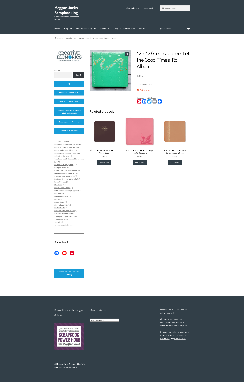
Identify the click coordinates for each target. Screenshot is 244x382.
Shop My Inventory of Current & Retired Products (69, 111)
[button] (127, 54)
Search (57, 70)
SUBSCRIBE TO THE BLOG (69, 92)
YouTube (143, 28)
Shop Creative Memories (124, 28)
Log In (69, 84)
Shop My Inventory (133, 8)
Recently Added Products (69, 122)
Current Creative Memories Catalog (69, 273)
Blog (66, 28)
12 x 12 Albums (69, 38)
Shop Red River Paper (69, 131)
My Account (148, 8)
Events (103, 28)
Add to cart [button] (104, 162)
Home (57, 28)
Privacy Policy (172, 335)
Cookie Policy (180, 338)
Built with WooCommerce (65, 367)
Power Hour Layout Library (69, 101)
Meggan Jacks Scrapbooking (66, 10)
